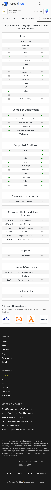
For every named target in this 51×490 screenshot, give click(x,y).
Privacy (30, 473)
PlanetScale (6, 396)
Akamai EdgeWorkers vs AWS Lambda (18, 429)
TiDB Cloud (7, 391)
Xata (3, 383)
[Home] (13, 4)
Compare (6, 350)
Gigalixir (5, 379)
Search (4, 362)
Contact (19, 473)
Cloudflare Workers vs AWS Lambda (17, 409)
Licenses (41, 473)
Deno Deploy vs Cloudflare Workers (17, 421)
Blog (3, 354)
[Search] (40, 3)
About (8, 473)
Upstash (5, 387)
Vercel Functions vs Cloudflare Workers (18, 413)
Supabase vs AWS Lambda (12, 417)
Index (4, 345)
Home (4, 341)
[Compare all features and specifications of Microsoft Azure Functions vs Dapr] (6, 319)
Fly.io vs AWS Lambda (11, 425)
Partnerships (7, 358)
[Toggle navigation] (47, 3)
